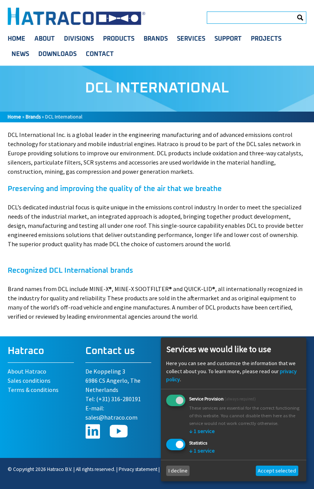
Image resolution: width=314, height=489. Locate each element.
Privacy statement (138, 469)
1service (202, 431)
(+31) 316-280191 (118, 399)
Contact (100, 54)
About (44, 39)
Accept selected (277, 470)
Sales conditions (29, 380)
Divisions (79, 39)
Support (228, 39)
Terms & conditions (33, 390)
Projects (266, 39)
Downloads (57, 54)
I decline (178, 470)
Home (16, 39)
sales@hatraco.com (111, 417)
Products (118, 39)
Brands (156, 39)
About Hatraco (27, 371)
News (20, 54)
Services (191, 39)
